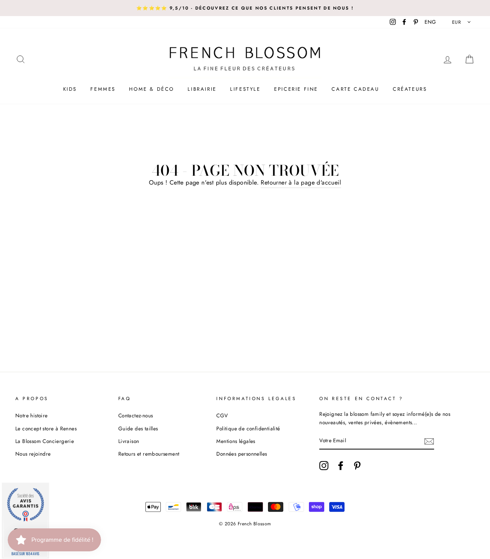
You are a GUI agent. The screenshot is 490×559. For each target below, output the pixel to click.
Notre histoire (31, 415)
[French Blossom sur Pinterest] (357, 465)
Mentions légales (235, 441)
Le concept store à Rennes (46, 428)
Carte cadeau (355, 89)
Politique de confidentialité (248, 428)
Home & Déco (151, 89)
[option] (245, 8)
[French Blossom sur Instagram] (323, 465)
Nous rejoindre (33, 454)
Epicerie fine (296, 89)
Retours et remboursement (149, 454)
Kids (70, 89)
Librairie (202, 89)
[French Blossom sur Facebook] (340, 465)
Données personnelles (241, 454)
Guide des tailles (138, 428)
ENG (430, 22)
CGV (222, 415)
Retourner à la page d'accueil (301, 182)
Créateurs (410, 89)
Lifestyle (245, 89)
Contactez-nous (135, 415)
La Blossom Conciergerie (44, 441)
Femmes (103, 89)
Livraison (128, 441)
